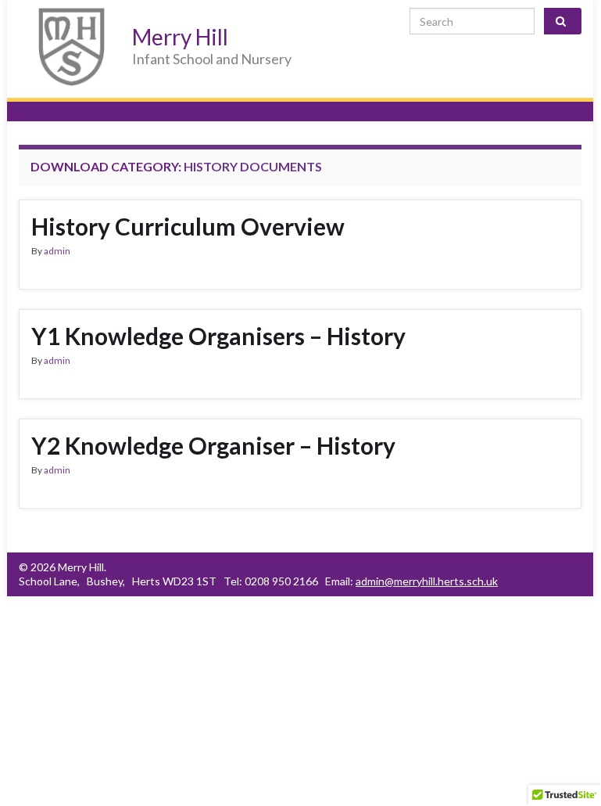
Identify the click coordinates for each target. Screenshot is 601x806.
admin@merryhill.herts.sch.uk (427, 581)
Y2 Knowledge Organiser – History (213, 445)
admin (57, 251)
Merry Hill (180, 36)
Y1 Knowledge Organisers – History (218, 336)
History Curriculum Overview (188, 226)
